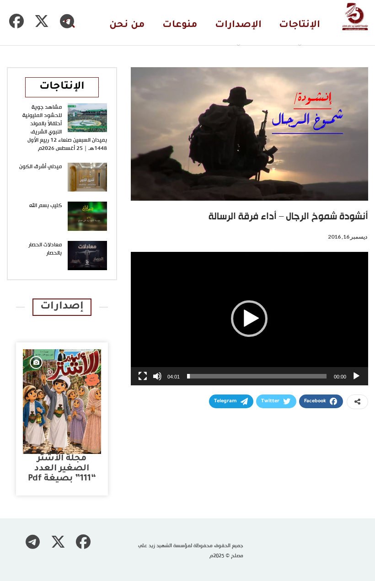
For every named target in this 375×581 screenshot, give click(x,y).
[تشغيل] (356, 376)
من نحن (127, 25)
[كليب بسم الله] (87, 216)
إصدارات (62, 307)
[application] (249, 318)
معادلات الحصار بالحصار (45, 249)
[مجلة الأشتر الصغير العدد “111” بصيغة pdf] (62, 401)
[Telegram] (67, 21)
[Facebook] (16, 21)
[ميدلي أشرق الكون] (87, 177)
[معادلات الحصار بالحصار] (87, 255)
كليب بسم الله (45, 206)
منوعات (180, 25)
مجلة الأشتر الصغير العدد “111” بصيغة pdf (62, 469)
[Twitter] (42, 21)
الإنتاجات (299, 25)
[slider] (257, 376)
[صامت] (157, 376)
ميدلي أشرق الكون (40, 167)
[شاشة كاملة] (142, 376)
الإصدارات (238, 25)
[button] (249, 318)
